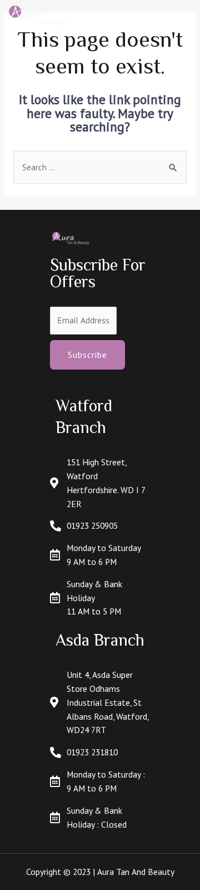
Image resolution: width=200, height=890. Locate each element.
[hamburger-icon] (176, 16)
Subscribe (87, 354)
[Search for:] (100, 167)
